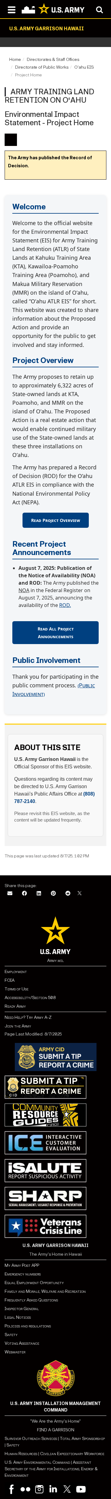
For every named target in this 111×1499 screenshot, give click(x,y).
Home (15, 59)
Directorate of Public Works (41, 67)
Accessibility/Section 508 (30, 997)
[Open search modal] (99, 9)
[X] (79, 893)
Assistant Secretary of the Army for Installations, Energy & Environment (51, 1469)
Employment (16, 971)
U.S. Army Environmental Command (37, 1462)
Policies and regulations (28, 1326)
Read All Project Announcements (56, 632)
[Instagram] (39, 1489)
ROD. (65, 605)
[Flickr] (25, 1489)
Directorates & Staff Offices (53, 59)
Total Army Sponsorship (82, 1438)
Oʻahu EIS (84, 67)
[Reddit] (68, 893)
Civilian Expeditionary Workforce (72, 1453)
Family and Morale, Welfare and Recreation (45, 1291)
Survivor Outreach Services (31, 1438)
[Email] (10, 893)
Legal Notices (18, 1317)
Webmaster (15, 1352)
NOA (23, 590)
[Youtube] (81, 1489)
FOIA (9, 980)
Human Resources (21, 1453)
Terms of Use (16, 989)
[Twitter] (67, 1489)
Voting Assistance (22, 1343)
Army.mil (55, 960)
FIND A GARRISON (55, 1430)
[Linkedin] (53, 1489)
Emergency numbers (23, 1274)
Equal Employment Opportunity (34, 1282)
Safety (11, 1334)
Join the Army (18, 1026)
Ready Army (15, 1006)
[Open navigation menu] (11, 9)
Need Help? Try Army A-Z (28, 1017)
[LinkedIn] (39, 893)
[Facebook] (24, 893)
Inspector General (22, 1308)
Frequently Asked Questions (31, 1300)
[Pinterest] (53, 893)
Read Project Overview (55, 520)
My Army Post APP (22, 1265)
